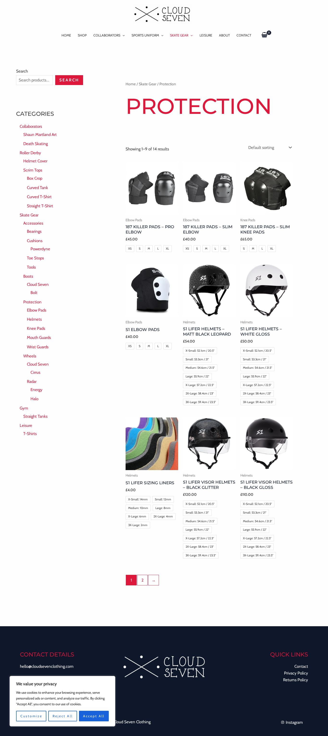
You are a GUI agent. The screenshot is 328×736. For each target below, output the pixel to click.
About (224, 35)
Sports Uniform (145, 35)
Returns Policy (295, 679)
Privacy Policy (296, 673)
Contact (244, 35)
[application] (122, 35)
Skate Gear (179, 35)
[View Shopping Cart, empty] (264, 35)
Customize (31, 716)
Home (66, 35)
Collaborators (106, 35)
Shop (82, 35)
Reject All (63, 716)
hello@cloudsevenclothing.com (46, 666)
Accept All (93, 716)
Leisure (206, 35)
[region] (62, 701)
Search (22, 71)
